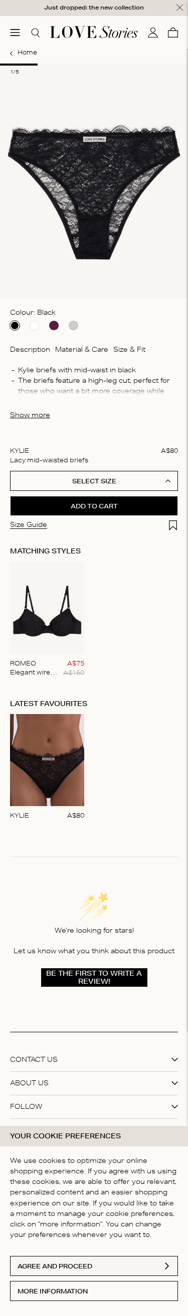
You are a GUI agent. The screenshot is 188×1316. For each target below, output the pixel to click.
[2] (56, 65)
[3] (94, 65)
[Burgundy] (54, 325)
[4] (131, 65)
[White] (34, 325)
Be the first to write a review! (94, 977)
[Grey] (73, 325)
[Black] (15, 325)
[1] (19, 65)
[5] (169, 65)
